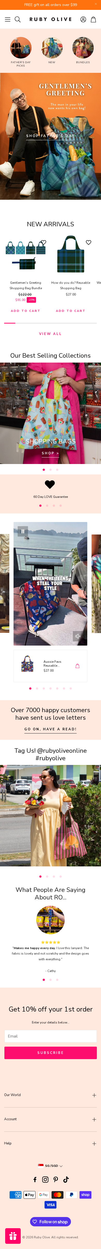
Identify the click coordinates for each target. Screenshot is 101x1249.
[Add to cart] (77, 665)
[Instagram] (45, 1179)
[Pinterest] (56, 1179)
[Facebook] (35, 1179)
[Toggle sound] (78, 636)
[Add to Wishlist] (44, 242)
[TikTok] (66, 1179)
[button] (7, 19)
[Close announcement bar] (96, 4)
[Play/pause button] (23, 531)
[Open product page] (25, 254)
